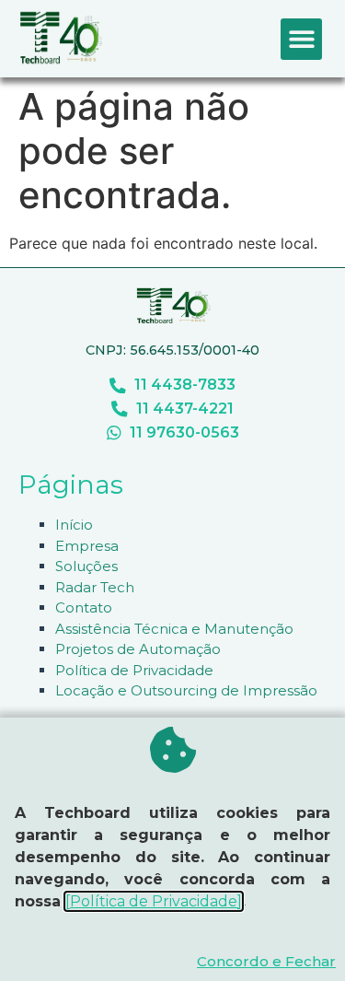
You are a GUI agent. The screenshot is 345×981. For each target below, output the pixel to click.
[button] (301, 39)
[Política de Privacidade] (153, 901)
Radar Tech (94, 587)
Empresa (87, 546)
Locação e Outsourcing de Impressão (186, 690)
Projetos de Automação (138, 649)
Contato (83, 607)
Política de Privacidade (134, 670)
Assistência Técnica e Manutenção (174, 628)
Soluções (86, 566)
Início (74, 524)
